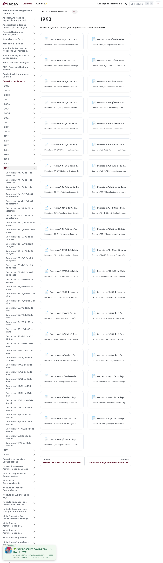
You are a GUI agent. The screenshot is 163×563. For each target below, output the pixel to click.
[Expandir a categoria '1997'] (34, 145)
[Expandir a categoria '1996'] (34, 150)
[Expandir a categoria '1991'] (34, 450)
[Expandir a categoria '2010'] (34, 86)
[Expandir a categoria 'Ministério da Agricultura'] (34, 537)
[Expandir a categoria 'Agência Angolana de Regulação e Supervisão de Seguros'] (34, 19)
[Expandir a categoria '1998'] (34, 141)
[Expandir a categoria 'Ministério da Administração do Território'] (34, 524)
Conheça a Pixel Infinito (108, 3)
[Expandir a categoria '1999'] (34, 136)
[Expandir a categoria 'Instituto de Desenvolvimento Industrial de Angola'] (34, 482)
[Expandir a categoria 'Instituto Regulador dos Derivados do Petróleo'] (34, 503)
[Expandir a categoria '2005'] (34, 109)
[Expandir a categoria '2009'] (34, 90)
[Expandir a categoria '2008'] (34, 95)
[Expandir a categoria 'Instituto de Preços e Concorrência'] (34, 489)
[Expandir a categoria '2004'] (34, 113)
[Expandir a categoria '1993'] (34, 164)
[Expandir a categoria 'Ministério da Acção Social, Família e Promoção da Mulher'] (34, 517)
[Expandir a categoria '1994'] (34, 159)
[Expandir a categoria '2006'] (34, 104)
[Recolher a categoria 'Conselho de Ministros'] (34, 81)
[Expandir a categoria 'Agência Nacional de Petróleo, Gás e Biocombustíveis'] (34, 33)
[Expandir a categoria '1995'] (34, 154)
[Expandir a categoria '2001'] (34, 127)
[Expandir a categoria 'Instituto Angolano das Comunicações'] (34, 474)
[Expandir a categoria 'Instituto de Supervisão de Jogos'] (34, 496)
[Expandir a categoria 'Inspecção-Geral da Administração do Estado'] (34, 467)
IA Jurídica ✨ (41, 3)
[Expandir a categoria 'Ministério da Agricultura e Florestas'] (34, 543)
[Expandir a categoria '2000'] (34, 132)
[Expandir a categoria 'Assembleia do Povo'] (34, 39)
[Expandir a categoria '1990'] (34, 455)
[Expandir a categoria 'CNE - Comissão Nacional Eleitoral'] (34, 68)
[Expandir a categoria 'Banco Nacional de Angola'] (34, 62)
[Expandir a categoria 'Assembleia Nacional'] (34, 44)
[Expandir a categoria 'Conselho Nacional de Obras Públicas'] (34, 460)
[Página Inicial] (42, 12)
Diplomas (27, 3)
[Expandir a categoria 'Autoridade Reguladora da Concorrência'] (34, 56)
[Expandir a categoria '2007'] (34, 100)
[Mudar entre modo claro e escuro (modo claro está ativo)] (126, 4)
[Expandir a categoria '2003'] (34, 118)
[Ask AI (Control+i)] (158, 3)
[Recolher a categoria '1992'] (34, 168)
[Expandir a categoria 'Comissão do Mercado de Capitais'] (34, 75)
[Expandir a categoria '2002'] (34, 122)
